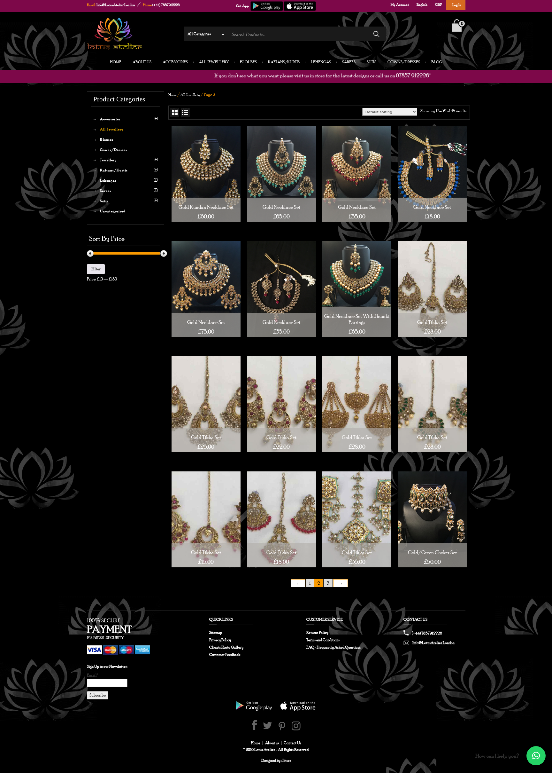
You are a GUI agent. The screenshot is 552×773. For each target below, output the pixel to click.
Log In (456, 5)
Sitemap (215, 632)
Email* (92, 675)
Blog (436, 62)
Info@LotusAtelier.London (116, 5)
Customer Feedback (224, 654)
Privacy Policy (220, 640)
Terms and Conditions (323, 640)
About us (272, 742)
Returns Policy (317, 632)
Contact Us (292, 742)
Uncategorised (113, 211)
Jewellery (108, 160)
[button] (536, 755)
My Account (400, 4)
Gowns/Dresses (403, 62)
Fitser (286, 760)
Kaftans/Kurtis (284, 62)
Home (115, 62)
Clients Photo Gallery (226, 647)
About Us (142, 62)
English (422, 4)
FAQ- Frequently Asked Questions (333, 647)
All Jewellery (214, 62)
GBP (438, 4)
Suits (371, 62)
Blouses (248, 62)
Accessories (175, 62)
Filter (95, 269)
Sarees (349, 62)
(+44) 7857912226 (166, 5)
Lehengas (321, 62)
